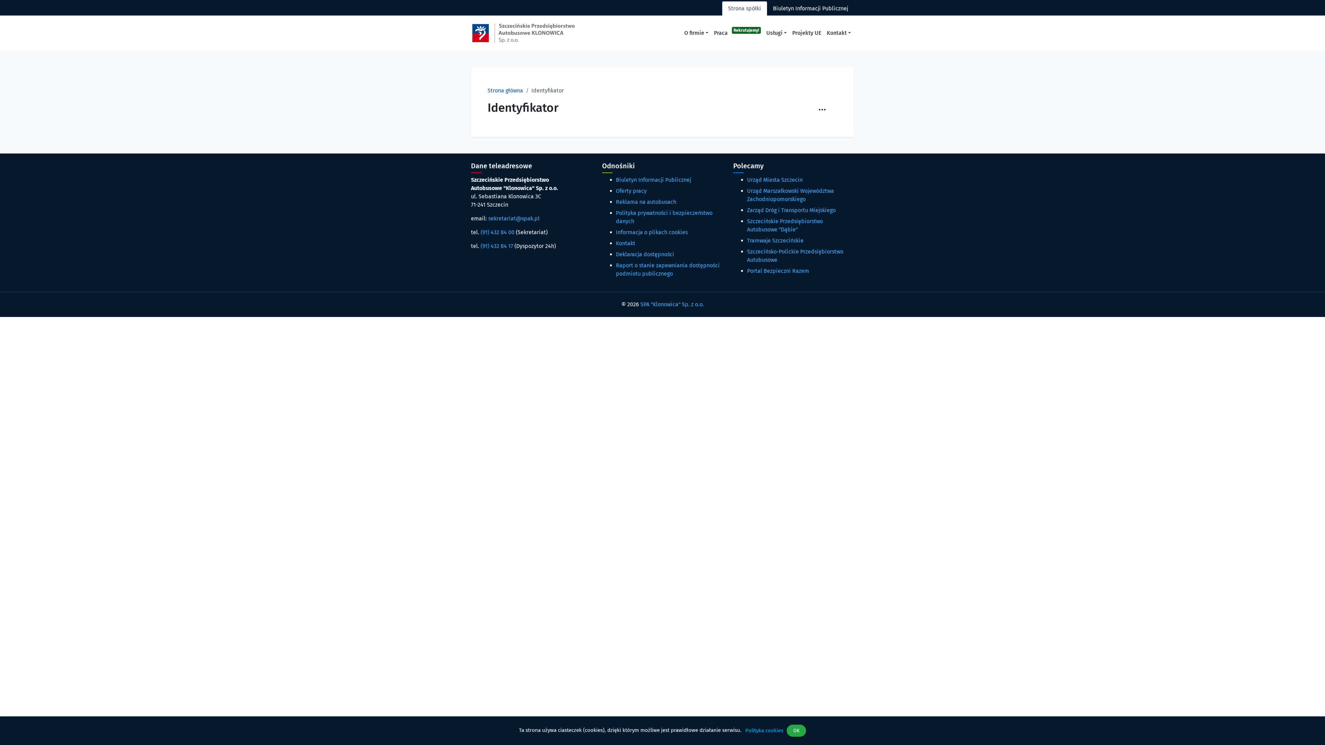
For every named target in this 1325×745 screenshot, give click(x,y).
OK (796, 731)
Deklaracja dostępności (645, 254)
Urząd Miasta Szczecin (775, 180)
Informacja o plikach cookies (652, 232)
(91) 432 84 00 (497, 232)
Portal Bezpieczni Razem (778, 271)
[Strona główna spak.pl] (523, 33)
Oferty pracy (631, 191)
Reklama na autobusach (646, 202)
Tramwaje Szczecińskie (775, 240)
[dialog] (662, 730)
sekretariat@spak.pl (514, 218)
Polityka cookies (764, 730)
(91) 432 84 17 (497, 246)
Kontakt (625, 243)
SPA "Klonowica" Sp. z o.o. (672, 304)
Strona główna (505, 90)
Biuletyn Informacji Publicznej (653, 180)
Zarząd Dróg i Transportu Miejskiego (791, 210)
